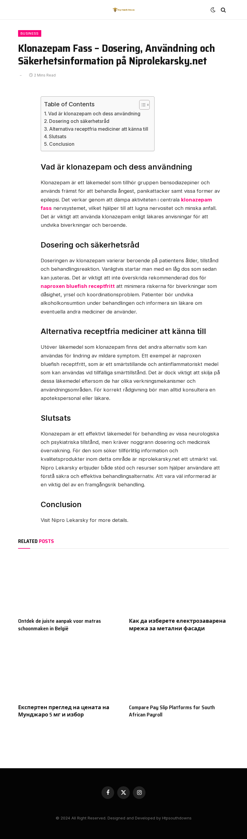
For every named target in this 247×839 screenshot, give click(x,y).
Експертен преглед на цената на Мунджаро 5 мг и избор (63, 711)
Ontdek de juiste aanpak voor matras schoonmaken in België (59, 624)
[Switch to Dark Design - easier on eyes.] (213, 10)
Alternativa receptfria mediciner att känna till (98, 129)
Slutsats (57, 136)
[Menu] (25, 10)
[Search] (223, 10)
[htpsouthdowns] (123, 10)
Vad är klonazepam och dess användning (94, 114)
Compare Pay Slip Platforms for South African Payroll (172, 711)
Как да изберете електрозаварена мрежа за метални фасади (177, 624)
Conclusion (61, 144)
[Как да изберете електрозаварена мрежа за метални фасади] (179, 585)
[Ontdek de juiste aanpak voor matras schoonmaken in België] (68, 585)
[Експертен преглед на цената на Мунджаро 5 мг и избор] (68, 671)
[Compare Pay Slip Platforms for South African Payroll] (179, 671)
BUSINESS (29, 33)
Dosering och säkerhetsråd (79, 121)
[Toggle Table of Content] (141, 105)
